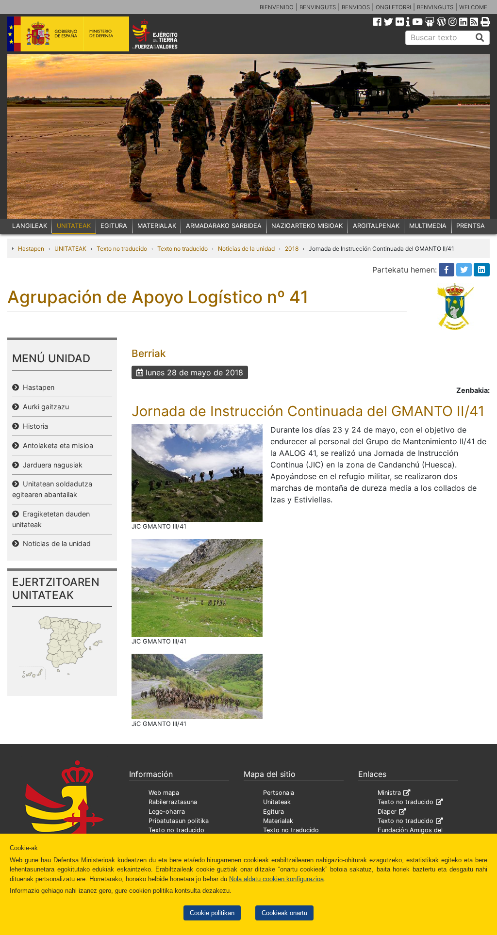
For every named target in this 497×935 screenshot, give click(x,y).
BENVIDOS (356, 7)
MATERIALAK (156, 225)
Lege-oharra (167, 811)
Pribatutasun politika (179, 820)
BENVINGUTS (317, 7)
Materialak (278, 820)
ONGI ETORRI (393, 7)
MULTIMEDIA (428, 225)
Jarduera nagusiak (51, 465)
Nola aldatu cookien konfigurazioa (276, 879)
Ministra (389, 792)
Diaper (387, 811)
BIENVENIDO (277, 7)
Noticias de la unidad (246, 248)
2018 (291, 248)
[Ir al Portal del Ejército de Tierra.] (164, 33)
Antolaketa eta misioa (56, 445)
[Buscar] (480, 38)
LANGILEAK (29, 225)
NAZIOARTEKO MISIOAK (307, 225)
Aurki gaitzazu (44, 407)
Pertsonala (278, 792)
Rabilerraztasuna (173, 802)
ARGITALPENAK (376, 225)
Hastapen (31, 248)
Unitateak (277, 802)
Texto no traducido (122, 248)
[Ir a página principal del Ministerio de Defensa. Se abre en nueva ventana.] (68, 33)
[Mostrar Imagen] (197, 472)
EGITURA (113, 225)
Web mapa (164, 792)
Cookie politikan (212, 913)
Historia (33, 426)
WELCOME (473, 7)
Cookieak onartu (284, 913)
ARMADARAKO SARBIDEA (224, 225)
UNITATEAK (74, 225)
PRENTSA (470, 225)
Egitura (273, 811)
